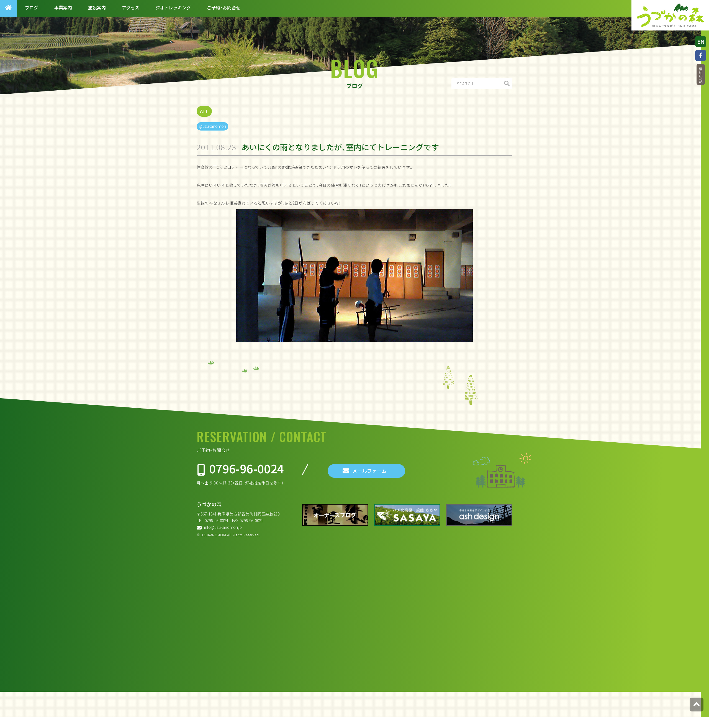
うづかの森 (209, 504)
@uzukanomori (212, 126)
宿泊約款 (700, 75)
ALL (204, 111)
